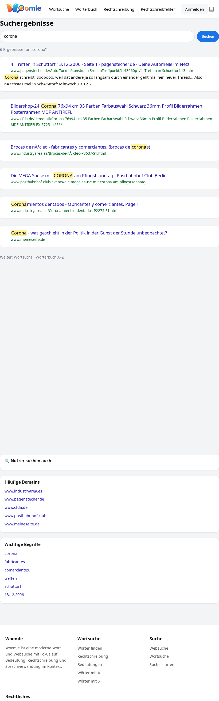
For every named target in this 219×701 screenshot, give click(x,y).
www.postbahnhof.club (25, 515)
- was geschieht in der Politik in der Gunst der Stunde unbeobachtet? (89, 233)
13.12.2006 (14, 594)
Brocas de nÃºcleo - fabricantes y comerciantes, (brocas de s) (80, 147)
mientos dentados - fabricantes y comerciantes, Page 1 (75, 204)
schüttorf (13, 586)
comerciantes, (17, 570)
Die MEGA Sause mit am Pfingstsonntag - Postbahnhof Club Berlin (89, 176)
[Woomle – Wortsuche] (23, 9)
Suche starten (162, 664)
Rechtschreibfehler (158, 9)
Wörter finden (89, 648)
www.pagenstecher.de (24, 499)
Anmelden (194, 9)
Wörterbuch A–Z (50, 257)
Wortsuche (59, 9)
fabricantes (15, 561)
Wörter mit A (88, 672)
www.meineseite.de (22, 523)
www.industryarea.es (23, 491)
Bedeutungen (89, 664)
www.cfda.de (16, 507)
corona (11, 553)
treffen (11, 578)
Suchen (208, 37)
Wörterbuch (86, 9)
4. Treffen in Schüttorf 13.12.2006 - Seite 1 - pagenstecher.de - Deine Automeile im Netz (100, 64)
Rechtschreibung (119, 9)
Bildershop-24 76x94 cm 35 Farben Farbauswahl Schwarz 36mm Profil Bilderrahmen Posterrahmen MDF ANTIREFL (106, 109)
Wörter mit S (88, 681)
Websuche (159, 648)
